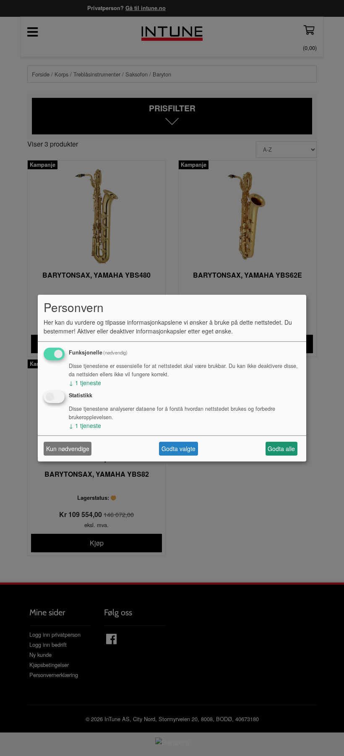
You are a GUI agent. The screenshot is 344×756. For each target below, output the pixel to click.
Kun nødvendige (67, 448)
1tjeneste (85, 382)
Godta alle (281, 448)
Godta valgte (178, 448)
